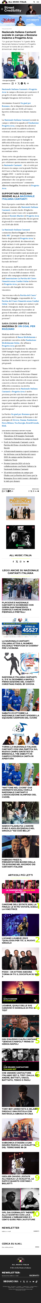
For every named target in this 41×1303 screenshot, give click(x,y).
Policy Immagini (20, 1287)
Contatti (19, 1286)
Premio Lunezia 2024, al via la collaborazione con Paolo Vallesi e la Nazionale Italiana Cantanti (20, 466)
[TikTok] (36, 1282)
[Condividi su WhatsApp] (13, 83)
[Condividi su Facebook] (16, 83)
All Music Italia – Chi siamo (9, 1286)
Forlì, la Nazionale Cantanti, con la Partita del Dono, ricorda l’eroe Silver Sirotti (20, 445)
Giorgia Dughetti (8, 80)
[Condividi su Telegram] (22, 83)
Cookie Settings (29, 1287)
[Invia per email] (28, 83)
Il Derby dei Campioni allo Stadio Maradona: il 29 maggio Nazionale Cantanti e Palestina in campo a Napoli (21, 436)
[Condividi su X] (19, 83)
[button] (25, 83)
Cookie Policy (11, 1287)
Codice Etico (26, 1286)
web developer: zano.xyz (20, 1290)
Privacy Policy (34, 1286)
